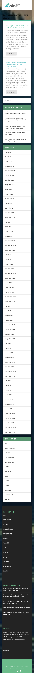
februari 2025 (9, 199)
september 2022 (10, 273)
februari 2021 (9, 315)
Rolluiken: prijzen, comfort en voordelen (15, 133)
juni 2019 (8, 385)
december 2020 (10, 325)
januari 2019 (9, 409)
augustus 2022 (10, 278)
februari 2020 (9, 357)
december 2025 (10, 171)
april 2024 (8, 227)
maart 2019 (9, 399)
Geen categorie (15, 71)
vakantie (8, 490)
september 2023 (10, 245)
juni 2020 (8, 348)
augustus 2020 (10, 339)
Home (6, 666)
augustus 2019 (10, 376)
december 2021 (10, 287)
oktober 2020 (9, 334)
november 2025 (10, 175)
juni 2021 (8, 311)
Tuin (6, 476)
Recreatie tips (14, 669)
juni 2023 (8, 255)
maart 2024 (9, 231)
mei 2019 (8, 390)
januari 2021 (9, 320)
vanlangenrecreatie (20, 30)
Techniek (8, 471)
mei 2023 (8, 259)
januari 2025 (9, 203)
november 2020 (10, 329)
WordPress (21, 664)
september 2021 (10, 297)
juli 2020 (7, 343)
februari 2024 (9, 236)
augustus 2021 (10, 301)
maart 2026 (9, 161)
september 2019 (10, 371)
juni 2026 (8, 152)
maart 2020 (9, 353)
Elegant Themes (19, 661)
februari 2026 (9, 166)
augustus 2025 (10, 185)
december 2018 (10, 413)
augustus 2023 (10, 250)
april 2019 (8, 395)
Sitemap (6, 650)
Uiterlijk (7, 481)
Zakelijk (7, 499)
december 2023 (10, 241)
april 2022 (8, 283)
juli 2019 (7, 381)
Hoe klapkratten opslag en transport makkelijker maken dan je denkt (16, 119)
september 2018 (10, 427)
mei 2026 (8, 157)
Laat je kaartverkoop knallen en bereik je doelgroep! (15, 140)
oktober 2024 (9, 213)
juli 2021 (7, 306)
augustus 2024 (10, 217)
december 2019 (10, 362)
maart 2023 (9, 264)
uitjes (7, 485)
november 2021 (10, 292)
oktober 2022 (9, 269)
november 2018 (10, 418)
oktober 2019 (9, 367)
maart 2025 (9, 194)
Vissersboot (9, 495)
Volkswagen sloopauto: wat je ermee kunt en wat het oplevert (15, 112)
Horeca (7, 453)
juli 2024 (7, 222)
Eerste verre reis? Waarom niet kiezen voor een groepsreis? (15, 127)
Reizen (7, 467)
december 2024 (10, 208)
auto (6, 443)
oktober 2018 (9, 423)
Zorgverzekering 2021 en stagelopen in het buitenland (16, 64)
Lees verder (11, 54)
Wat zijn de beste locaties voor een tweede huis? (17, 27)
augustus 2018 (10, 432)
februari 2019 (9, 404)
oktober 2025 (9, 180)
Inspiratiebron (10, 457)
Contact (21, 669)
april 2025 (8, 189)
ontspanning (15, 32)
